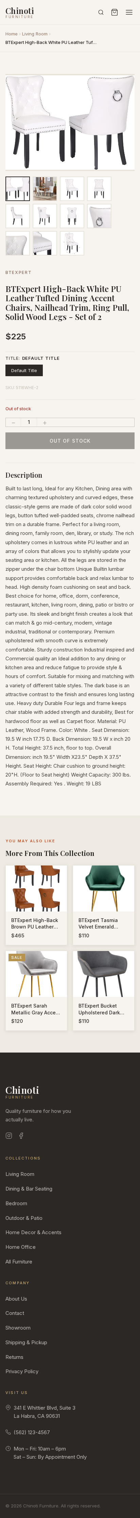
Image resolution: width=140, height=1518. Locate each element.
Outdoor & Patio (23, 1218)
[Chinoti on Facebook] (21, 1136)
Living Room (35, 33)
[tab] (46, 167)
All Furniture (18, 1261)
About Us (16, 1298)
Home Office (20, 1247)
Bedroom (16, 1203)
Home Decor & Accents (33, 1232)
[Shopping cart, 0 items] (114, 12)
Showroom (18, 1327)
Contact (14, 1313)
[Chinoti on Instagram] (8, 1136)
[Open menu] (129, 12)
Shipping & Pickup (26, 1342)
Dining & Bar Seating (28, 1188)
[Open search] (101, 12)
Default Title (24, 370)
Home (11, 33)
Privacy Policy (21, 1371)
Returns (14, 1357)
